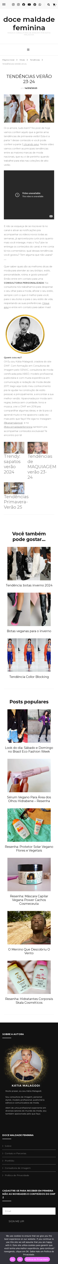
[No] (54, 1248)
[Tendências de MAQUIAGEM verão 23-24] (38, 448)
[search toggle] (48, 4)
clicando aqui (31, 144)
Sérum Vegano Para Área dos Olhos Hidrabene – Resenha (29, 799)
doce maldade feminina (29, 23)
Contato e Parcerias (15, 1153)
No (20, 1259)
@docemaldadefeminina (18, 426)
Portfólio (9, 1160)
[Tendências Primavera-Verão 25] (14, 488)
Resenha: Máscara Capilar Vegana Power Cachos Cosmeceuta (29, 900)
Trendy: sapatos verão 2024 (12, 464)
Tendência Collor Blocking (29, 677)
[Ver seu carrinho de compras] (54, 5)
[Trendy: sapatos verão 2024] (14, 448)
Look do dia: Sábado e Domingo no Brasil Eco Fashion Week (29, 749)
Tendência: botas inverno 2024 (29, 585)
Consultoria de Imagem (18, 1168)
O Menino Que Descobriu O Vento (29, 951)
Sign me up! (16, 1221)
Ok (12, 1259)
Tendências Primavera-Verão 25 (16, 502)
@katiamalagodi (13, 422)
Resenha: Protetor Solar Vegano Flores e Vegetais (29, 848)
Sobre (8, 1146)
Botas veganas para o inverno (29, 631)
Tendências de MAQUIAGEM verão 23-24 (42, 467)
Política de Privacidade (17, 1175)
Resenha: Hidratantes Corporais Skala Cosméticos (29, 1000)
